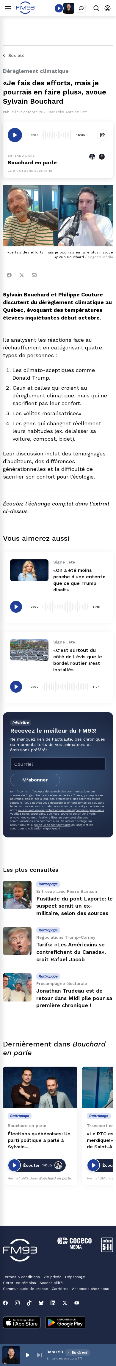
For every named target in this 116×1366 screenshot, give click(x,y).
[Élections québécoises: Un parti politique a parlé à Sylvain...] (40, 1087)
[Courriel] (34, 275)
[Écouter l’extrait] (15, 135)
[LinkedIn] (53, 1303)
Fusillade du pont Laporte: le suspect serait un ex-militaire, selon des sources (74, 905)
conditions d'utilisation (26, 828)
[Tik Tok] (29, 1303)
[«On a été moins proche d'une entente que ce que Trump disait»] (29, 570)
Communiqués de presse (25, 1289)
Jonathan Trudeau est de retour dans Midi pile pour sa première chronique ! (74, 998)
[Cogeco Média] (74, 1247)
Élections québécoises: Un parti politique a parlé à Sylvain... (39, 1140)
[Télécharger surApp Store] (21, 1323)
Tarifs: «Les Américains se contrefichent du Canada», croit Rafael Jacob (71, 951)
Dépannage (75, 1277)
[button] (27, 1355)
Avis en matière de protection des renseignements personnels (61, 810)
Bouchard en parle (32, 162)
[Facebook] (9, 275)
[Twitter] (21, 275)
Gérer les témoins (19, 1283)
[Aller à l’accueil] (25, 12)
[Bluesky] (41, 1303)
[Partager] (102, 135)
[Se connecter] (107, 8)
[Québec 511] (107, 1250)
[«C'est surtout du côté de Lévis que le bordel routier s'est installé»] (29, 650)
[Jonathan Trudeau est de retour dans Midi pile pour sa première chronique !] (17, 987)
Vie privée (52, 1277)
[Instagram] (17, 1303)
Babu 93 (54, 1351)
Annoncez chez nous (90, 1289)
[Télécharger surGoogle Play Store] (65, 1323)
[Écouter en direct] (59, 8)
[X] (64, 1303)
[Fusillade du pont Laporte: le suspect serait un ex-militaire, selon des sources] (17, 895)
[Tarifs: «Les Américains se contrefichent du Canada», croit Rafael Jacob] (17, 941)
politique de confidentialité (52, 824)
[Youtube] (76, 1303)
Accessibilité (51, 1283)
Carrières (60, 1289)
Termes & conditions (21, 1277)
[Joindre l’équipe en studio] (81, 8)
